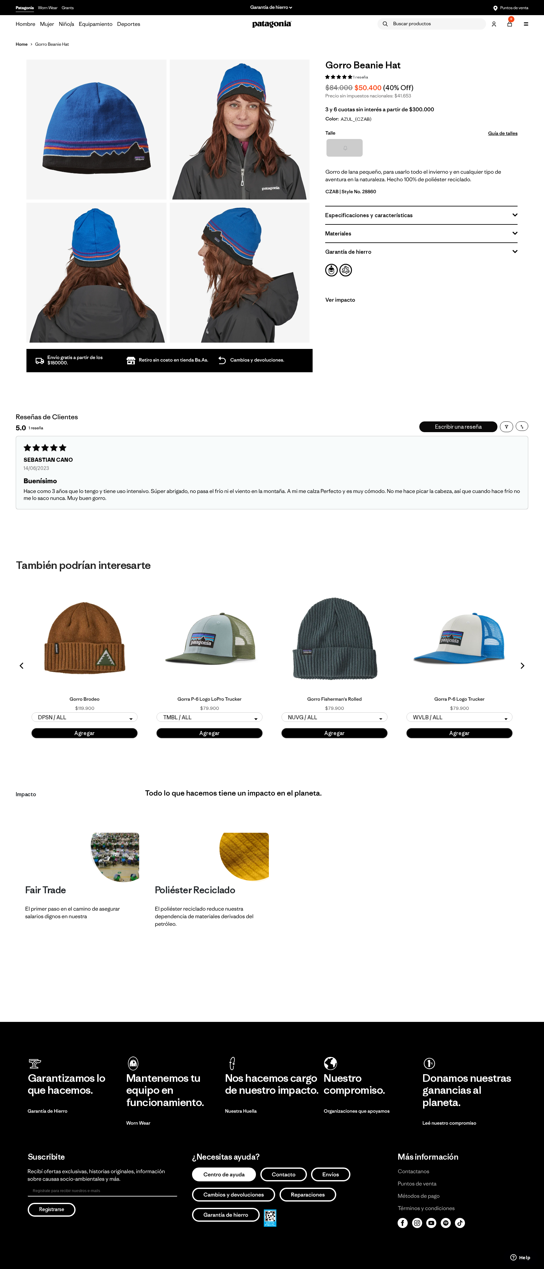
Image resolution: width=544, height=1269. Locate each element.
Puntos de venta (514, 7)
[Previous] (22, 665)
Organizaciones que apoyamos (356, 1111)
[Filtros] (506, 426)
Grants (68, 7)
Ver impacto (340, 299)
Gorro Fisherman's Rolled (334, 699)
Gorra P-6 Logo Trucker (459, 699)
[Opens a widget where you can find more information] (520, 1258)
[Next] (522, 665)
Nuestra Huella (241, 1111)
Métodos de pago (418, 1195)
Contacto (284, 1174)
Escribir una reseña (458, 426)
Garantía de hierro (225, 1214)
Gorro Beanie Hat (52, 44)
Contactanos (413, 1171)
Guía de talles (503, 133)
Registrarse (51, 1209)
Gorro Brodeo (84, 699)
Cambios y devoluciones (233, 1194)
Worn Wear (48, 7)
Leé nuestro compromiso (449, 1123)
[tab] (331, 270)
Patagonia (25, 7)
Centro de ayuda (224, 1174)
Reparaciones (308, 1194)
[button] (339, 77)
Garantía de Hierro (48, 1111)
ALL (344, 147)
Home (22, 44)
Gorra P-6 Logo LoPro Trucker (210, 699)
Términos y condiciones (426, 1208)
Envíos (330, 1174)
